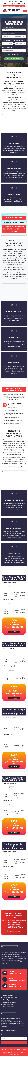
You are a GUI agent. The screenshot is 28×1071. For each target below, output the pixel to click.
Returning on (18, 40)
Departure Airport (8, 27)
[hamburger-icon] (25, 11)
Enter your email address (8, 1035)
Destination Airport (8, 34)
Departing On (6, 40)
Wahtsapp (12, 985)
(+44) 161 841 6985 (14, 627)
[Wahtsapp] (4, 985)
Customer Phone (7, 47)
